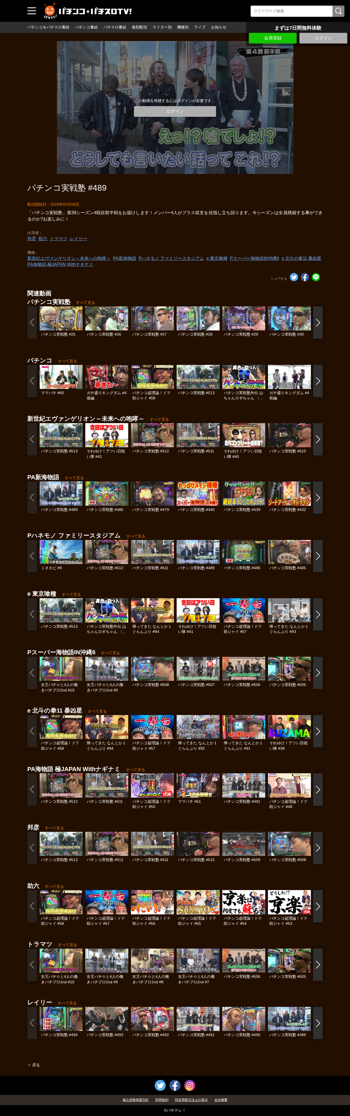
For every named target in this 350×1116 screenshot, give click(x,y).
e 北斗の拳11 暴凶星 (301, 258)
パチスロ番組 (114, 27)
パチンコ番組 (86, 27)
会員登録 (273, 38)
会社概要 (221, 1100)
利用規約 (161, 1100)
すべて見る (85, 302)
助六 (43, 238)
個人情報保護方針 (135, 1100)
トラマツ (58, 238)
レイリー (78, 238)
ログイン (323, 38)
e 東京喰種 (217, 258)
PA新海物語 (124, 258)
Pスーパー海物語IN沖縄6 (254, 258)
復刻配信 (139, 27)
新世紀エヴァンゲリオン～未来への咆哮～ (68, 258)
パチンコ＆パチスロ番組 (48, 27)
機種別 (183, 27)
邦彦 (31, 238)
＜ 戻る (33, 1065)
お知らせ (218, 27)
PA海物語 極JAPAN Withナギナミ (60, 264)
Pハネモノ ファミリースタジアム (171, 258)
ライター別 (162, 27)
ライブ (200, 27)
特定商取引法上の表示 (191, 1100)
